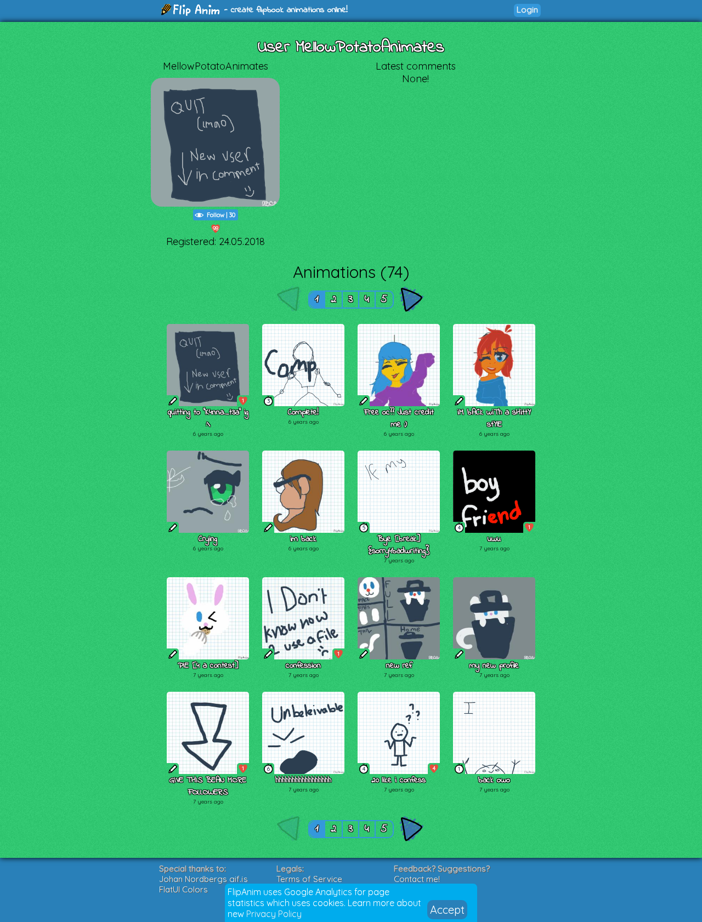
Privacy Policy (274, 913)
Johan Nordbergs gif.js (203, 879)
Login (527, 9)
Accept (447, 910)
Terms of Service (309, 879)
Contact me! (417, 879)
